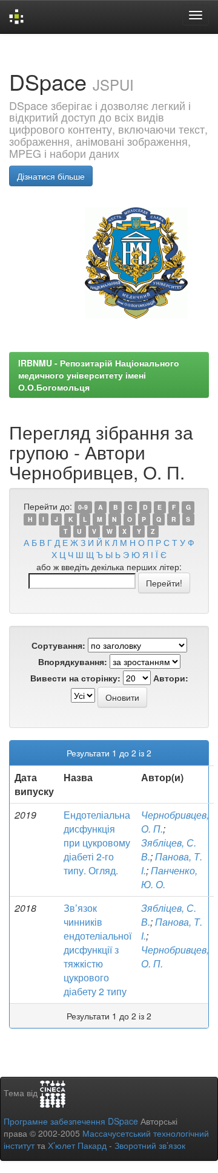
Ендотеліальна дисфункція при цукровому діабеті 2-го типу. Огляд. (97, 842)
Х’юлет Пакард (77, 1145)
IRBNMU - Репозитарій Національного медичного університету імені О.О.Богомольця (98, 375)
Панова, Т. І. (171, 929)
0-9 (83, 507)
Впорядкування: (72, 661)
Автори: (170, 678)
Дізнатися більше (51, 176)
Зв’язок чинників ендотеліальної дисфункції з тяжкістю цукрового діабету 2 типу (97, 949)
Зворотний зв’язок (149, 1145)
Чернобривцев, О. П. (175, 822)
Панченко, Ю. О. (169, 877)
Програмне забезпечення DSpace (71, 1121)
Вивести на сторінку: (75, 678)
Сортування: (58, 645)
